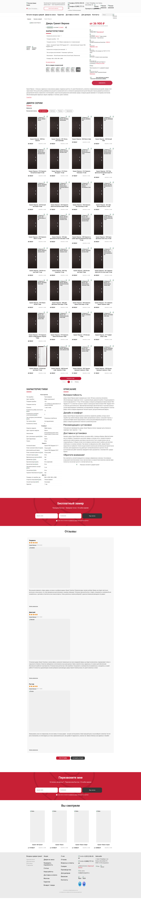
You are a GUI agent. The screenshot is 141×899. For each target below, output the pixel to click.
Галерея (64, 866)
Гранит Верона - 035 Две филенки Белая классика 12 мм (59, 237)
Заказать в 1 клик (42, 143)
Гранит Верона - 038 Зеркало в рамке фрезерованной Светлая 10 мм (81, 238)
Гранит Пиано (59, 844)
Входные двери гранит (34, 856)
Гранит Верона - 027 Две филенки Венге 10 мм (103, 205)
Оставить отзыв (78, 758)
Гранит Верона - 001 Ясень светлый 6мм (59, 139)
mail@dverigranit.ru (83, 873)
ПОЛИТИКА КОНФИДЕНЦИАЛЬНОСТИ (70, 890)
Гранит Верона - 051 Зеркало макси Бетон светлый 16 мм (103, 271)
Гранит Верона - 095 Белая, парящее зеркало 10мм (103, 369)
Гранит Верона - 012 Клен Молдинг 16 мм (59, 171)
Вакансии (64, 876)
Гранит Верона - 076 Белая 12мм (82, 335)
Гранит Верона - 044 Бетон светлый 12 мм (37, 271)
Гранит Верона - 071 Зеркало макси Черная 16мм (103, 303)
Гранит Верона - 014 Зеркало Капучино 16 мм (81, 171)
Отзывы (64, 859)
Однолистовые (30, 859)
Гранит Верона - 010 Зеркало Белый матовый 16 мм (37, 171)
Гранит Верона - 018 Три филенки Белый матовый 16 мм (103, 172)
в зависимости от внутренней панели (99, 25)
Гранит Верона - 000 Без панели (37, 139)
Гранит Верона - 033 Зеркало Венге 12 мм (37, 237)
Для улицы (29, 863)
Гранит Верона (32, 545)
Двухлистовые (30, 861)
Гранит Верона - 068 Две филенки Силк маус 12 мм (59, 303)
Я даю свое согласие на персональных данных (72, 520)
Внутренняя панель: (31, 111)
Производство (66, 870)
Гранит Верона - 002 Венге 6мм (81, 139)
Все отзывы (63, 758)
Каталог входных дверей (35, 15)
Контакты (95, 15)
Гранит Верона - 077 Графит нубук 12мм (103, 335)
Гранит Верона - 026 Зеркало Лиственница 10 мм (81, 205)
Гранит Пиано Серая (104, 844)
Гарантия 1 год (94, 46)
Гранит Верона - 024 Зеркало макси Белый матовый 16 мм (59, 205)
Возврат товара (49, 885)
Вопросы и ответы (67, 863)
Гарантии (60, 15)
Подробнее (29, 97)
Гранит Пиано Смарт (81, 844)
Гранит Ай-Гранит (37, 844)
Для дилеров (86, 15)
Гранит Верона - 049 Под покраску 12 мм (59, 271)
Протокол (92, 74)
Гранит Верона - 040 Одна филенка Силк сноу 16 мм (103, 237)
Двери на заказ (50, 15)
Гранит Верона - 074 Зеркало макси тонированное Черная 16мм (37, 336)
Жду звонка (92, 516)
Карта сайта (98, 856)
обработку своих (73, 520)
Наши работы (48, 872)
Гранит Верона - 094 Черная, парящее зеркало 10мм (81, 369)
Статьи (46, 868)
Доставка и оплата (72, 15)
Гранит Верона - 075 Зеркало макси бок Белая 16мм (59, 335)
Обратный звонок (53, 8)
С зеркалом (29, 865)
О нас (63, 856)
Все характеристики (50, 62)
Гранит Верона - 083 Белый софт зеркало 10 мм (59, 369)
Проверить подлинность (93, 8)
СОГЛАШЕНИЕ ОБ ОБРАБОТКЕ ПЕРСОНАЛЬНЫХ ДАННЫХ (70, 892)
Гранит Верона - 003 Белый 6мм (103, 139)
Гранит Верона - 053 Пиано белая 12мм (37, 303)
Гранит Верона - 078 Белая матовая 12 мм (37, 369)
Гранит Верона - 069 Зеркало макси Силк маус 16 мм (81, 303)
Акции (46, 856)
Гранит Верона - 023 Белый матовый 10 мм (37, 205)
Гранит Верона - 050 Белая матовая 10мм (82, 271)
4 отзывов (60, 27)
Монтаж (46, 878)
